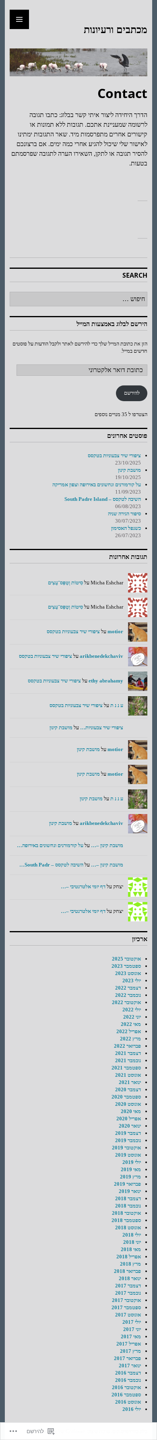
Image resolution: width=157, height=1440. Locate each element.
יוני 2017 (132, 1329)
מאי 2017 (131, 1336)
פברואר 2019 (127, 1184)
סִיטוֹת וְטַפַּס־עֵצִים (65, 583)
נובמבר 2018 (128, 1206)
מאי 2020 (131, 1111)
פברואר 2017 (127, 1358)
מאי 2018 (131, 1249)
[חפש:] (78, 299)
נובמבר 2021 (128, 1060)
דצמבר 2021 (128, 1053)
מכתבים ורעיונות (115, 29)
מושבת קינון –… (107, 845)
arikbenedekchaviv (101, 656)
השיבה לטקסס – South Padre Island (102, 499)
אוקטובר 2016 (126, 1387)
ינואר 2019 (130, 1191)
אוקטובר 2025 (126, 959)
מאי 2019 (131, 1169)
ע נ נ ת (116, 705)
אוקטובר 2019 (126, 1148)
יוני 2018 (132, 1242)
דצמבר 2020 (128, 1089)
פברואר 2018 (127, 1271)
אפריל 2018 (128, 1257)
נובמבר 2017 (128, 1293)
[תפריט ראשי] (19, 19)
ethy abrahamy (106, 681)
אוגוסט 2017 (128, 1315)
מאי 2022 (131, 1024)
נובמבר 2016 (128, 1380)
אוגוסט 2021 (128, 1075)
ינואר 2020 (130, 1126)
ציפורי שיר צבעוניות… (101, 727)
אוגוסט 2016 (128, 1402)
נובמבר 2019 (128, 1140)
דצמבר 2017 (128, 1286)
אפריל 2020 (128, 1119)
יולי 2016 (131, 1409)
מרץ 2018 (130, 1264)
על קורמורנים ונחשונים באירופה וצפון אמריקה (96, 484)
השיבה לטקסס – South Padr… (51, 865)
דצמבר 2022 (128, 988)
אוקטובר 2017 (126, 1300)
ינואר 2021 (130, 1082)
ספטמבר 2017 (126, 1307)
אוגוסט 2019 (128, 1155)
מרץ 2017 (130, 1351)
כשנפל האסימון (126, 528)
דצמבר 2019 (128, 1133)
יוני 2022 (132, 1017)
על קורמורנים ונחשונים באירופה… (50, 845)
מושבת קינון (129, 470)
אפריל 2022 (128, 1031)
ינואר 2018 (130, 1278)
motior (115, 631)
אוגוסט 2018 (128, 1227)
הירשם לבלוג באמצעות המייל (111, 323)
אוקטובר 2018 (126, 1213)
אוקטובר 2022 (126, 1002)
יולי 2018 (131, 1235)
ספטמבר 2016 (126, 1395)
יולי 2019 (131, 1162)
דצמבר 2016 (128, 1373)
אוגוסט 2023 (128, 973)
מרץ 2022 (130, 1039)
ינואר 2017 (130, 1366)
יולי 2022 (131, 1010)
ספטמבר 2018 (126, 1220)
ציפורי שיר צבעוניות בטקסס (114, 455)
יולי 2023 (131, 980)
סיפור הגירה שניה (124, 514)
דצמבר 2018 (128, 1198)
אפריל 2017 (128, 1344)
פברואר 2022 (127, 1046)
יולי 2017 (131, 1322)
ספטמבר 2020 (126, 1097)
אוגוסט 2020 (128, 1104)
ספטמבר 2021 (126, 1068)
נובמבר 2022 (128, 995)
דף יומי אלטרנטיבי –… (83, 886)
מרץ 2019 (130, 1177)
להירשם (132, 393)
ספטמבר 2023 (126, 966)
